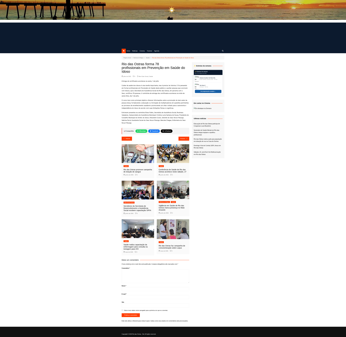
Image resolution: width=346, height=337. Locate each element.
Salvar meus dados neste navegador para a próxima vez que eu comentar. (146, 310)
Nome (124, 286)
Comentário (126, 268)
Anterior (128, 138)
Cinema (142, 51)
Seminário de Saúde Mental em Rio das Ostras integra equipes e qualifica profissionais (206, 132)
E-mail (124, 294)
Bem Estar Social (143, 76)
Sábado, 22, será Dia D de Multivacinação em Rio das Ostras (207, 153)
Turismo (149, 51)
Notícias (134, 51)
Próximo (182, 138)
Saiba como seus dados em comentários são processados (169, 321)
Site (123, 302)
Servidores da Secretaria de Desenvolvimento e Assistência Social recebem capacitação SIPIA (137, 208)
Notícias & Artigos (164, 202)
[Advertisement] (173, 35)
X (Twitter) (168, 131)
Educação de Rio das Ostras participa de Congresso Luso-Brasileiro (207, 125)
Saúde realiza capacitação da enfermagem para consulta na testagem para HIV (136, 247)
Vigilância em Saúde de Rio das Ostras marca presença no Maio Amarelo (172, 208)
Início (128, 51)
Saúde (151, 76)
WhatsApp (142, 131)
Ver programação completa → (208, 91)
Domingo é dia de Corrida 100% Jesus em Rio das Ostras (207, 147)
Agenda (156, 51)
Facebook (155, 131)
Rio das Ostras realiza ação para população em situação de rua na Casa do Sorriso (208, 140)
